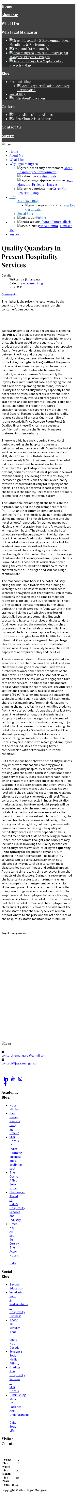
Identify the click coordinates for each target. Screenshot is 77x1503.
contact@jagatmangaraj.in (20, 1063)
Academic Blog (20, 82)
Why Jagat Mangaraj (19, 32)
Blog (6, 73)
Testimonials (47, 176)
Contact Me (12, 127)
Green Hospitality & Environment (44, 170)
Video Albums (48, 226)
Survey (8, 135)
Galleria (9, 106)
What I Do (10, 23)
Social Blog (17, 94)
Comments (9, 294)
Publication (44, 218)
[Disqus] (37, 991)
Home (7, 6)
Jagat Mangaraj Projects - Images (45, 182)
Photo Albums (50, 222)
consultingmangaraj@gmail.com (24, 1055)
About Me (10, 14)
